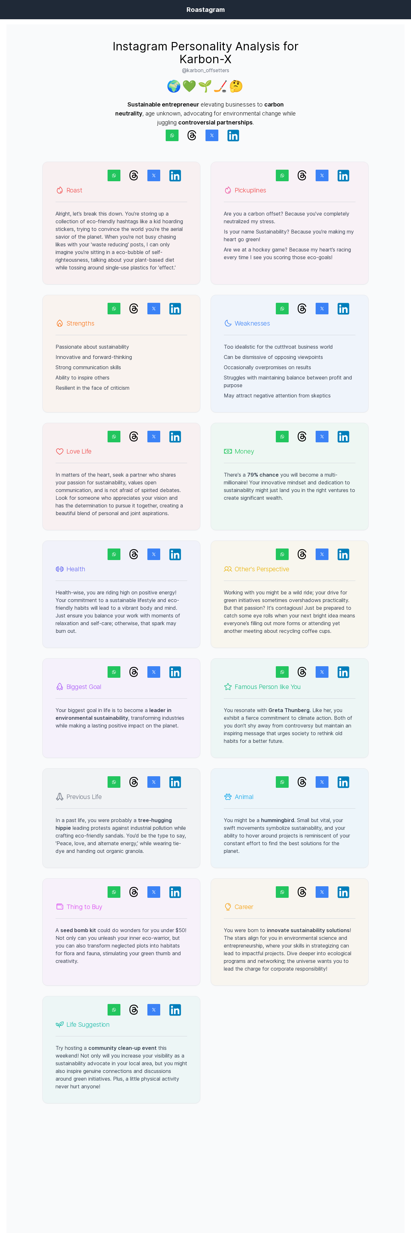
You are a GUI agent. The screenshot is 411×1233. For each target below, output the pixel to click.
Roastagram (206, 9)
